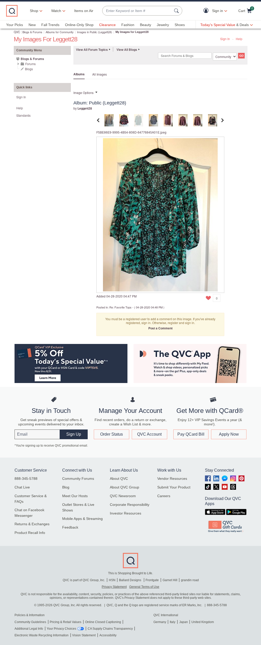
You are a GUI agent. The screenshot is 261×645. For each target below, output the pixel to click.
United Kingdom (202, 622)
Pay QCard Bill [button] (190, 434)
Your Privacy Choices (61, 628)
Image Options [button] (83, 92)
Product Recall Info (30, 533)
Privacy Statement (114, 587)
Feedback (70, 527)
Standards (23, 115)
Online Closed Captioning (103, 622)
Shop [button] (34, 11)
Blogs (29, 69)
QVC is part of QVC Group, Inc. (84, 580)
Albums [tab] (79, 74)
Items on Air (83, 11)
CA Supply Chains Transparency (110, 628)
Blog (65, 487)
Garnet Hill (170, 580)
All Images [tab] (99, 74)
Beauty (145, 25)
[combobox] (137, 11)
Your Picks (14, 25)
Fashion (127, 25)
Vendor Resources (172, 478)
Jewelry (163, 25)
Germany (159, 622)
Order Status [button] (111, 434)
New (32, 25)
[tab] (109, 119)
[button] (207, 11)
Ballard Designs (130, 580)
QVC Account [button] (149, 434)
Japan (183, 622)
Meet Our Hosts (75, 496)
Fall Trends (50, 25)
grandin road (190, 580)
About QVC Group (124, 487)
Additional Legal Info (29, 628)
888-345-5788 (26, 478)
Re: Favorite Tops (120, 307)
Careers (163, 496)
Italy (172, 622)
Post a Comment (160, 328)
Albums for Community (60, 32)
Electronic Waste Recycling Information (42, 635)
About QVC (119, 478)
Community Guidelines (30, 622)
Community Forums (78, 478)
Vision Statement (84, 635)
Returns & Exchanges (32, 524)
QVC (17, 32)
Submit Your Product (173, 487)
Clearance (107, 25)
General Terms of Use (144, 587)
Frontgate (152, 580)
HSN (112, 580)
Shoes (180, 25)
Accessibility (107, 635)
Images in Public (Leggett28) (94, 32)
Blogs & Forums (32, 32)
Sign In (225, 39)
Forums (30, 64)
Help (239, 39)
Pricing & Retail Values (65, 622)
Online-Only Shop (79, 25)
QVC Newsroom (123, 496)
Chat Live (22, 487)
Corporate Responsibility (129, 505)
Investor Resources (125, 513)
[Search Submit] (177, 10)
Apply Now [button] (229, 434)
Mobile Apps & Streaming (82, 519)
